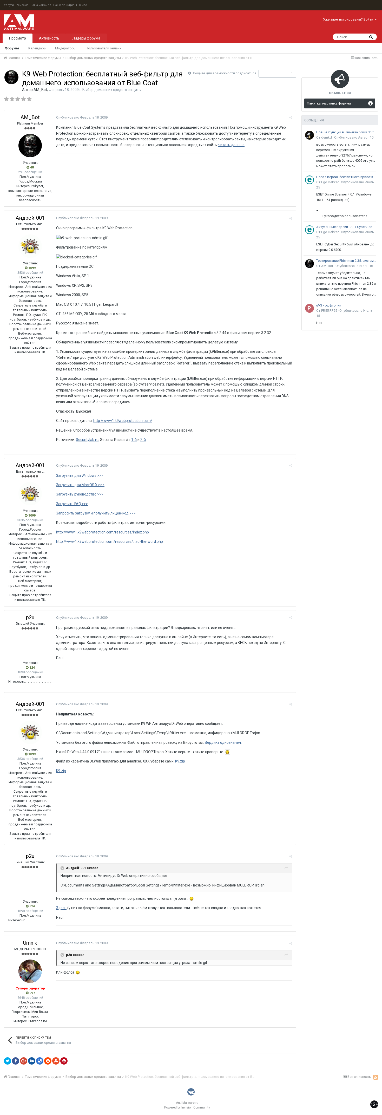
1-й (134, 440)
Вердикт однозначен (223, 742)
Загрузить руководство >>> (79, 494)
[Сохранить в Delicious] (39, 1061)
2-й (143, 440)
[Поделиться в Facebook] (15, 1061)
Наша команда (40, 5)
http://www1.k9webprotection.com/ (122, 421)
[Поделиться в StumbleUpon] (56, 1061)
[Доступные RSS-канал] (375, 1077)
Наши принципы (65, 5)
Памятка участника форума (329, 103)
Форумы (12, 48)
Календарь (37, 48)
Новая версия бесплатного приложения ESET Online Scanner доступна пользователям (346, 177)
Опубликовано (82, 117)
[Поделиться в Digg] (31, 1061)
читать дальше (231, 145)
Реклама (22, 5)
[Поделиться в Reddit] (47, 1061)
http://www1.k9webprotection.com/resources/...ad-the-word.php (109, 541)
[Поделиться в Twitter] (7, 1061)
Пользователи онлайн (103, 48)
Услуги (9, 5)
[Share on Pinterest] (64, 1061)
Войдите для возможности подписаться (224, 73)
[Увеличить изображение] (227, 752)
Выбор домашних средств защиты (111, 90)
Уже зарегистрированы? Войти (349, 19)
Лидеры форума (86, 38)
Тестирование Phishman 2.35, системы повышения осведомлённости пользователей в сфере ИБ (346, 261)
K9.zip (180, 761)
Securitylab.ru (87, 440)
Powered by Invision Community (187, 1107)
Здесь (61, 908)
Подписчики (272, 73)
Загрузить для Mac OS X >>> (80, 485)
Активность (49, 38)
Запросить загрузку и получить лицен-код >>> (96, 513)
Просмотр (17, 38)
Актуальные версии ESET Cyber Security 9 (346, 227)
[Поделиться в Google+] (23, 1061)
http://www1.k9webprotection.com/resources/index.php (102, 532)
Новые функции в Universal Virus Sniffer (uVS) (346, 132)
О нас (83, 5)
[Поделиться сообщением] (290, 118)
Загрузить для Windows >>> (79, 475)
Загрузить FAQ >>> (72, 504)
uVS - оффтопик (328, 305)
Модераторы (65, 48)
